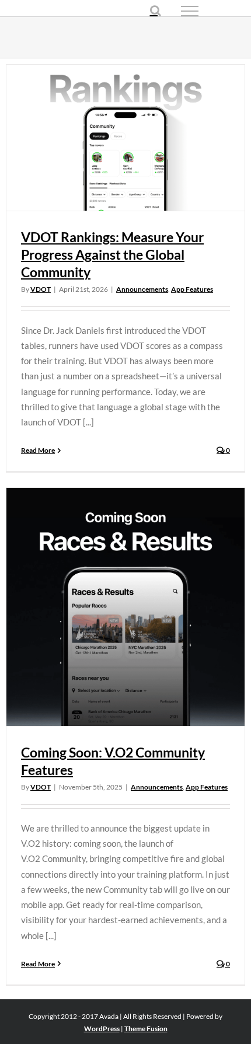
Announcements (142, 289)
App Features (192, 289)
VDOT (40, 289)
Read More (38, 450)
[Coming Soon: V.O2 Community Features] (125, 607)
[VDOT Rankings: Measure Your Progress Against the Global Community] (125, 138)
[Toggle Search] (155, 10)
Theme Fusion (146, 1028)
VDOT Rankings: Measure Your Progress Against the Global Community (112, 254)
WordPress (102, 1028)
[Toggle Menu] (210, 11)
